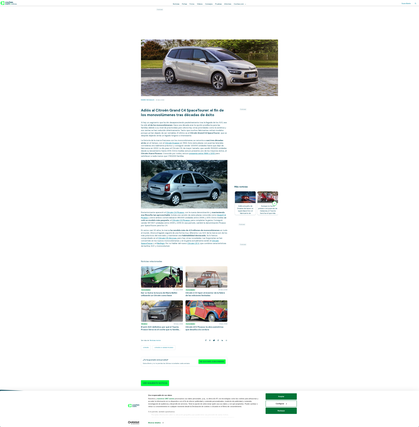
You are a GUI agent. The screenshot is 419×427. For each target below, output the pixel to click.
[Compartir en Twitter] (213, 340)
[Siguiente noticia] (274, 203)
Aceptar (281, 396)
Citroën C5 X (193, 243)
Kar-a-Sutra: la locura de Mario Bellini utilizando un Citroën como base (161, 268)
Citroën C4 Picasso (175, 212)
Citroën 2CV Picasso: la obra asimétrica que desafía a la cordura (206, 302)
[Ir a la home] (9, 3)
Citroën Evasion (172, 143)
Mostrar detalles (154, 423)
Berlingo (161, 243)
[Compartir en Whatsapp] (226, 340)
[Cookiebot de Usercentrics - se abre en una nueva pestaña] (133, 422)
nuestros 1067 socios (165, 399)
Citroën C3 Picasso (181, 220)
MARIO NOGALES (147, 100)
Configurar (280, 404)
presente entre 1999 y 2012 (202, 153)
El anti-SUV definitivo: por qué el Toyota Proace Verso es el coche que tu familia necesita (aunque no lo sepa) (160, 303)
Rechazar (281, 411)
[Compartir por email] (205, 340)
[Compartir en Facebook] (217, 340)
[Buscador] (415, 3)
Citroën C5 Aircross (167, 238)
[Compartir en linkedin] (221, 340)
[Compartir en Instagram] (209, 340)
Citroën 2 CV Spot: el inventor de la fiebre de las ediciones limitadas (204, 268)
